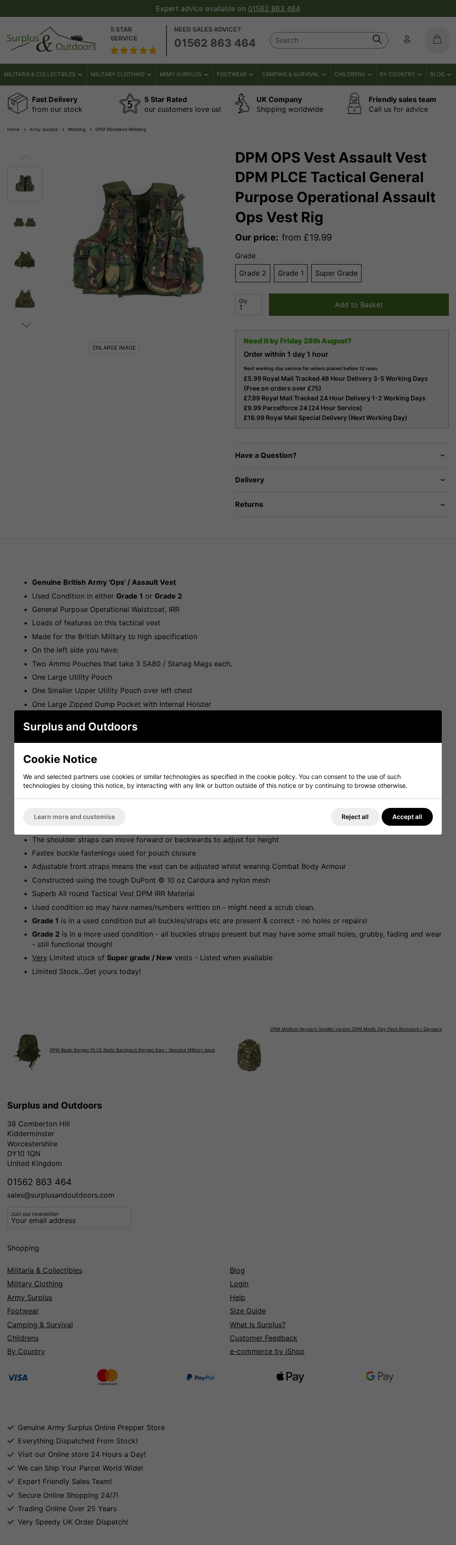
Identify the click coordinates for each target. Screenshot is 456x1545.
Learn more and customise (74, 816)
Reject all (355, 816)
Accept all (407, 816)
